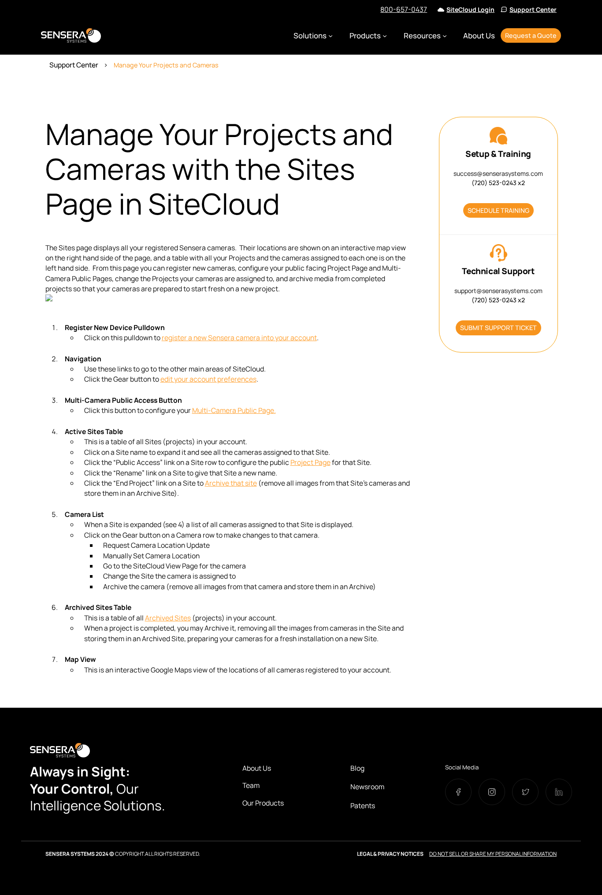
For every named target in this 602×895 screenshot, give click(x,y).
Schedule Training (498, 210)
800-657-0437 (403, 9)
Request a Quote (531, 35)
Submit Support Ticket (498, 327)
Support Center (533, 9)
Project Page (310, 462)
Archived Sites (168, 618)
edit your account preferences (208, 379)
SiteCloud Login (470, 9)
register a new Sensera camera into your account (239, 337)
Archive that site (231, 483)
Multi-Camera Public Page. (234, 410)
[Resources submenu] (444, 35)
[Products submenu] (385, 35)
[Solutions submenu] (330, 35)
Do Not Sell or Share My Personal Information (493, 854)
